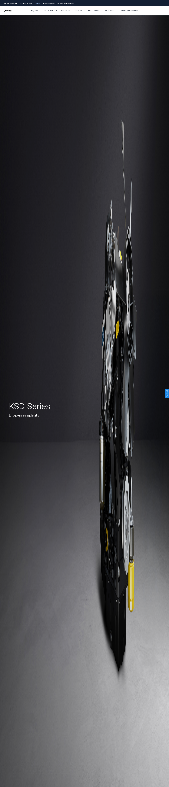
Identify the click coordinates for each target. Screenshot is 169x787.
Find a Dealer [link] (109, 11)
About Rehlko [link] (93, 11)
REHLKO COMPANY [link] (11, 3)
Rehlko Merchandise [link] (129, 11)
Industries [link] (65, 11)
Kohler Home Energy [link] (65, 3)
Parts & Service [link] (50, 11)
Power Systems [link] (26, 3)
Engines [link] (38, 3)
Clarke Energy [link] (49, 3)
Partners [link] (78, 11)
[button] (16, 10)
